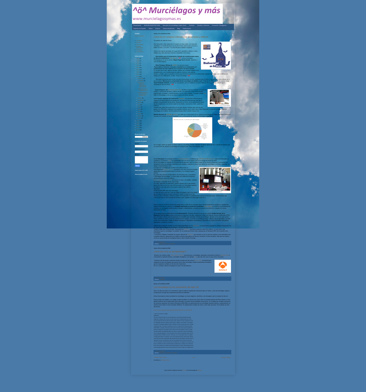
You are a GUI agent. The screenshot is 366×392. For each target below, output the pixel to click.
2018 (138, 76)
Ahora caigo (198, 260)
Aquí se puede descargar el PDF (163, 180)
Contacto (191, 25)
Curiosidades (139, 51)
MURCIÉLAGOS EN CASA (152, 25)
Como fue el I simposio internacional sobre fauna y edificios (181, 37)
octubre (140, 98)
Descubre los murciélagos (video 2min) (174, 25)
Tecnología (139, 49)
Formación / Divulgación (219, 25)
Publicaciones (187, 28)
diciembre (140, 78)
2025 (138, 61)
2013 (138, 130)
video (169, 160)
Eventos (167, 243)
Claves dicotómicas (169, 28)
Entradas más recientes (160, 357)
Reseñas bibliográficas (139, 47)
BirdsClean (196, 225)
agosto (140, 102)
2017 (138, 121)
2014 (138, 127)
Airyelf (184, 370)
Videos (150, 28)
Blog (178, 28)
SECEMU (169, 114)
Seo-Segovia (173, 58)
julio (139, 104)
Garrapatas (139, 40)
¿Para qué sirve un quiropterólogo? (170, 251)
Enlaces (157, 28)
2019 (138, 74)
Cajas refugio (139, 44)
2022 (138, 67)
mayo (139, 109)
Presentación (137, 25)
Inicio (193, 357)
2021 (138, 69)
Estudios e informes (203, 25)
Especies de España (139, 28)
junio (139, 107)
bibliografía (161, 243)
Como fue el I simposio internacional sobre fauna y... (142, 84)
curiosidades (168, 352)
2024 (138, 63)
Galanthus (182, 98)
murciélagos (172, 243)
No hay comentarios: (160, 242)
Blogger (199, 370)
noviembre (141, 80)
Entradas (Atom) (165, 360)
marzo (139, 113)
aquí (204, 93)
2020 (138, 72)
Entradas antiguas (226, 357)
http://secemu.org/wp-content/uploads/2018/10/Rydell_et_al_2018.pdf (173, 310)
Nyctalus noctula (168, 169)
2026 (138, 58)
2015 (138, 125)
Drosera (175, 114)
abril (139, 111)
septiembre (141, 100)
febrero (140, 116)
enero (139, 118)
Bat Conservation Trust (175, 90)
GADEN (174, 65)
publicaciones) (225, 255)
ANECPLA (190, 234)
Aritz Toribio (208, 206)
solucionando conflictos (177, 255)
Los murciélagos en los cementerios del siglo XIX (176, 287)
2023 (138, 65)
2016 (138, 123)
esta (195, 257)
